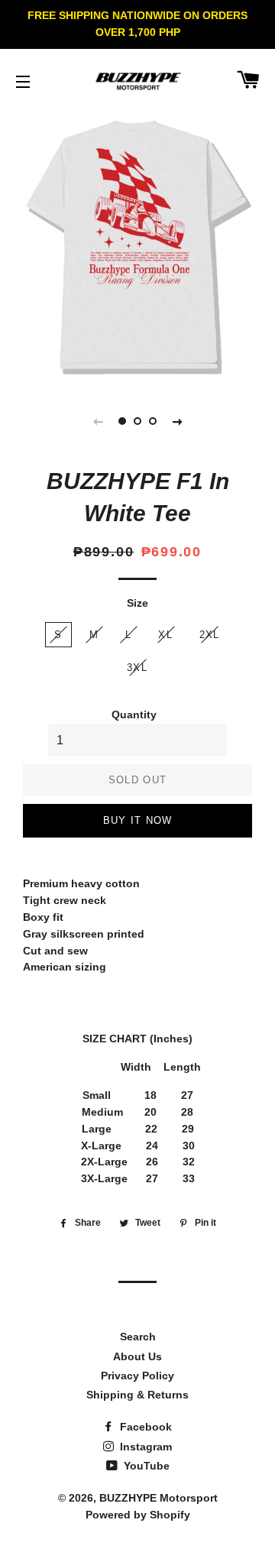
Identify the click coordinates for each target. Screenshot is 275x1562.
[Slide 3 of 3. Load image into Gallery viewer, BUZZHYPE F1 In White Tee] (152, 421)
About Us (137, 1356)
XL (165, 634)
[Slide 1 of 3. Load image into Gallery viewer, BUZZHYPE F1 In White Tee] (122, 421)
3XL (137, 667)
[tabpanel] (137, 247)
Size (137, 603)
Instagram (144, 1446)
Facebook (144, 1427)
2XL (209, 634)
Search (138, 1336)
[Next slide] (177, 421)
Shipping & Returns (137, 1395)
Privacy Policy (137, 1375)
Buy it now (138, 820)
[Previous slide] (98, 421)
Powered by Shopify (138, 1515)
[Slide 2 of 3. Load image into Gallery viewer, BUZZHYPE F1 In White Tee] (137, 421)
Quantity (134, 714)
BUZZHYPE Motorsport (158, 1498)
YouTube (145, 1466)
